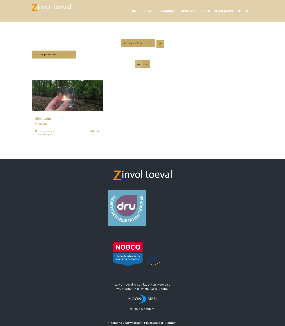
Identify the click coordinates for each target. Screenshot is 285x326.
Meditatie (43, 118)
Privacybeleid (153, 323)
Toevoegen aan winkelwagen (46, 133)
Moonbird (163, 284)
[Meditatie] (67, 95)
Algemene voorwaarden (125, 323)
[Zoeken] (246, 11)
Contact (171, 323)
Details (96, 131)
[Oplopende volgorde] (160, 44)
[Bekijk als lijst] (146, 64)
